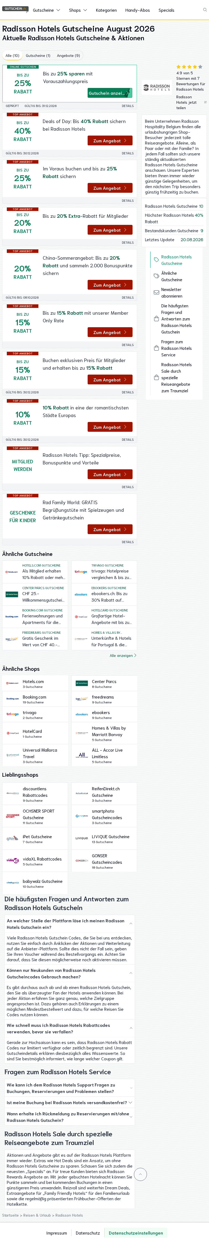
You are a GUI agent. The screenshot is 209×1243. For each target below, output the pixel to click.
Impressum (56, 1232)
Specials (166, 10)
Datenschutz (88, 1232)
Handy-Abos (137, 10)
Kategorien (106, 10)
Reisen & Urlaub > (39, 1215)
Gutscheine (43, 10)
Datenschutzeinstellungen (136, 1232)
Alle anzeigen (121, 655)
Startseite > (12, 1215)
